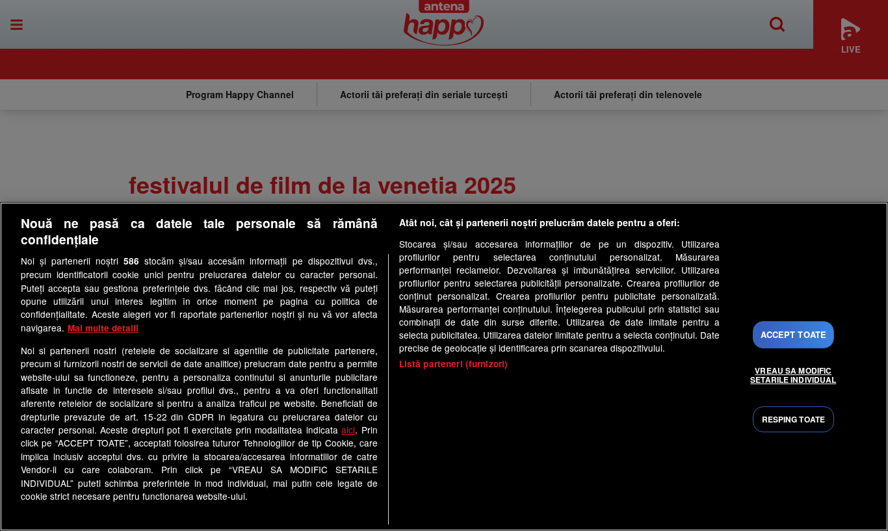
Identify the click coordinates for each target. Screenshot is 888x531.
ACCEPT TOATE (794, 334)
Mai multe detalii (103, 328)
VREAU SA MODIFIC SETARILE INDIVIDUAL (793, 375)
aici (348, 429)
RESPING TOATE (794, 419)
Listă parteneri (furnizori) (453, 363)
